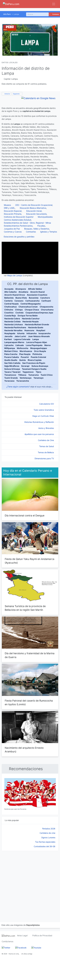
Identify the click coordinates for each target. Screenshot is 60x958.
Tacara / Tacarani (12, 372)
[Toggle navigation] (53, 4)
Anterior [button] (7, 94)
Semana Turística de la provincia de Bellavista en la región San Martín (25, 608)
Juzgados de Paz (12, 228)
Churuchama (47, 309)
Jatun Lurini (20, 336)
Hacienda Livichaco (13, 324)
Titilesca (22, 375)
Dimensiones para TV (44, 458)
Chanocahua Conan (28, 306)
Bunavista (33, 298)
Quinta (22, 360)
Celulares (55, 14)
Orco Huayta (40, 351)
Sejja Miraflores (11, 366)
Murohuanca (26, 351)
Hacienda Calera (12, 318)
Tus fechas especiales (45, 842)
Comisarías (31, 231)
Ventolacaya (25, 378)
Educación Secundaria (36, 214)
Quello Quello (10, 360)
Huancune (29, 330)
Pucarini (25, 357)
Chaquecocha (46, 306)
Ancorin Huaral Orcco (14, 295)
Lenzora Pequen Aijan (36, 342)
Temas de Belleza (46, 452)
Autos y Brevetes (46, 428)
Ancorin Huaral (37, 292)
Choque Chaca (32, 309)
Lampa (35, 339)
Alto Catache (10, 292)
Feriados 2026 (48, 828)
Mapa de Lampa (14, 275)
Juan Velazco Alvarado (39, 336)
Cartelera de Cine (46, 440)
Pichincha (37, 354)
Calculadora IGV (46, 404)
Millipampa (9, 348)
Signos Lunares (48, 837)
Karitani (8, 339)
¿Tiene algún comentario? (18, 386)
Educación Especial (12, 211)
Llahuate (19, 345)
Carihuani (46, 301)
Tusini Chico (47, 375)
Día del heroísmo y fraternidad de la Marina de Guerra (29, 655)
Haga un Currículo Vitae (43, 416)
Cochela (19, 312)
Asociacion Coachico (37, 295)
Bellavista (9, 298)
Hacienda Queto (35, 327)
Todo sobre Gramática (44, 410)
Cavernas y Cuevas (13, 231)
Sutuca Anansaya (40, 366)
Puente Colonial (38, 357)
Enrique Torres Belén (28, 315)
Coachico (9, 312)
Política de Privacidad (42, 935)
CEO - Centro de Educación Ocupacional (33, 205)
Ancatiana (23, 292)
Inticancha (32, 333)
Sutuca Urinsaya (12, 369)
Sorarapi (25, 366)
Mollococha (22, 348)
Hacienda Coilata (12, 321)
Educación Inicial (34, 211)
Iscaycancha (45, 333)
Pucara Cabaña (11, 357)
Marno (47, 345)
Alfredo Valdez (35, 289)
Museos (7, 205)
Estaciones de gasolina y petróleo (19, 236)
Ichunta (20, 333)
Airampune (20, 289)
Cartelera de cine (47, 833)
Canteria (8, 301)
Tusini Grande (11, 378)
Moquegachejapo (38, 348)
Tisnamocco (10, 375)
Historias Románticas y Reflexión (39, 422)
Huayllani (40, 330)
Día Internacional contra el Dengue (24, 515)
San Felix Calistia (12, 363)
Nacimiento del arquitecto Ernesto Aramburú (24, 749)
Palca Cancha (10, 354)
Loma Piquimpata (34, 345)
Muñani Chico (11, 351)
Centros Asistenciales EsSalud (17, 220)
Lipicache (9, 345)
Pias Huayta (24, 354)
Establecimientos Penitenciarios (18, 226)
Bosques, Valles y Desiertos (36, 228)
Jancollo (8, 336)
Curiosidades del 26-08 (44, 846)
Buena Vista (21, 298)
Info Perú (7, 14)
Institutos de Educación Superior (18, 217)
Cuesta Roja (10, 315)
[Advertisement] (30, 882)
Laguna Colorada (22, 339)
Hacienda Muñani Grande (37, 324)
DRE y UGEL (9, 208)
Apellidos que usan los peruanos (39, 434)
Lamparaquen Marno (14, 342)
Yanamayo (38, 378)
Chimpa (19, 309)
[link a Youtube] (36, 947)
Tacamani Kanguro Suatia (34, 369)
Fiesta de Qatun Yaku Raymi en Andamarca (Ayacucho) (29, 561)
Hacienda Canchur (31, 318)
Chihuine (8, 309)
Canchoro (45, 298)
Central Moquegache (31, 303)
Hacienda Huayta (30, 321)
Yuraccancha (22, 381)
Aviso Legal (22, 935)
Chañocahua (10, 306)
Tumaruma (33, 375)
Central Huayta (11, 303)
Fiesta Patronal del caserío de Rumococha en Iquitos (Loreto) (29, 702)
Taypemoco (28, 372)
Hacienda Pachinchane (15, 327)
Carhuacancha (32, 301)
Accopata (8, 289)
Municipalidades (45, 217)
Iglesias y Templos (48, 231)
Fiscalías (41, 226)
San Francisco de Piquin (33, 363)
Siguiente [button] (16, 94)
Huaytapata (9, 333)
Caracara (19, 301)
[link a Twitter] (6, 947)
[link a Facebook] (21, 947)
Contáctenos (7, 941)
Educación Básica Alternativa (33, 208)
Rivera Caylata (34, 360)
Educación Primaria (12, 214)
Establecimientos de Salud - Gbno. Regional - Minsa (27, 223)
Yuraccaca (9, 381)
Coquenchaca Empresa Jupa (39, 312)
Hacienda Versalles (13, 330)
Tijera (38, 372)
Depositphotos (33, 925)
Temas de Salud (46, 446)
